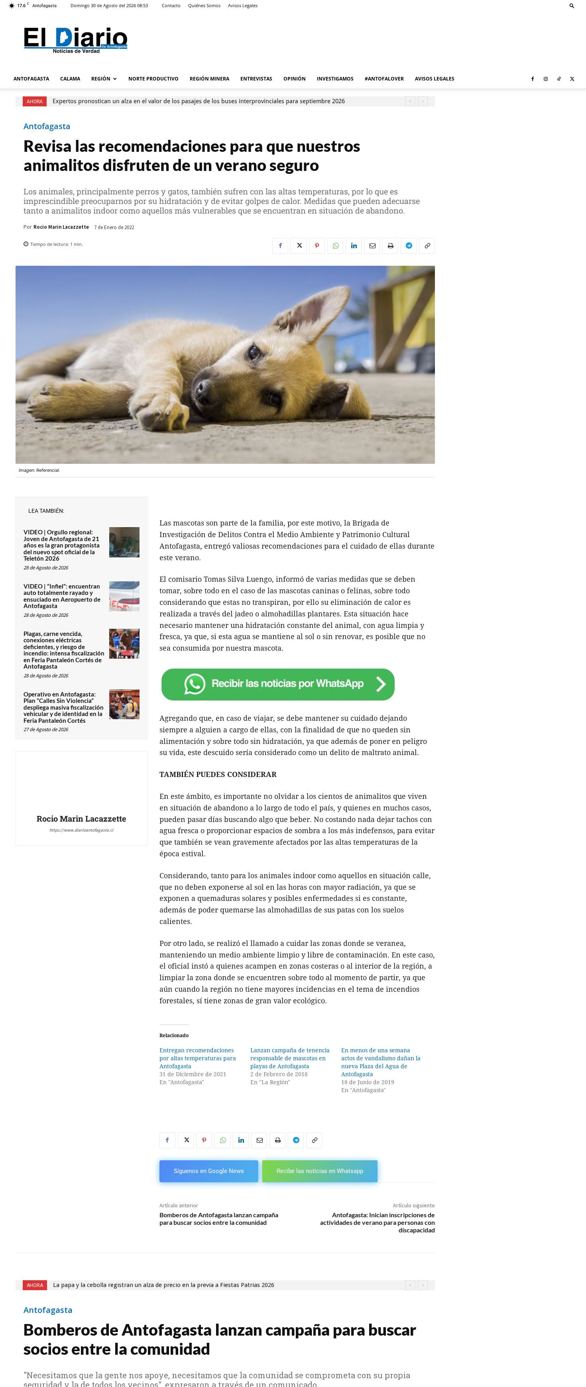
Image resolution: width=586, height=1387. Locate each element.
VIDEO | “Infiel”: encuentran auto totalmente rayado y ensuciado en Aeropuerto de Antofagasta (62, 596)
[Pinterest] (317, 246)
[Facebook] (533, 78)
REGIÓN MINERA (209, 78)
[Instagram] (546, 78)
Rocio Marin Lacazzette (61, 227)
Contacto (171, 5)
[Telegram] (409, 246)
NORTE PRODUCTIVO (153, 78)
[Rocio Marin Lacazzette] (81, 784)
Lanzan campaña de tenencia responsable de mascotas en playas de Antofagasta (290, 1058)
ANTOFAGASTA (31, 78)
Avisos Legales (243, 5)
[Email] (372, 246)
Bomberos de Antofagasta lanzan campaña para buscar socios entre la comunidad (218, 1218)
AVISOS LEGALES (434, 78)
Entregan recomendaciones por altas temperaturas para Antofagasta (197, 1058)
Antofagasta (47, 126)
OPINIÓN (294, 78)
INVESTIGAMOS (335, 78)
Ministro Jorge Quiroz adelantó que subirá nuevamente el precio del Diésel (154, 101)
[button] (572, 5)
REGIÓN (100, 78)
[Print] (390, 246)
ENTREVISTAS (256, 78)
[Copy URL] (427, 246)
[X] (572, 78)
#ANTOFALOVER (384, 78)
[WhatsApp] (335, 246)
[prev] (410, 101)
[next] (423, 101)
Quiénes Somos (204, 5)
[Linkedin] (354, 246)
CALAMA (70, 78)
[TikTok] (559, 78)
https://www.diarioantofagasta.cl (81, 830)
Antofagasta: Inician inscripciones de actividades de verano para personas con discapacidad (377, 1222)
